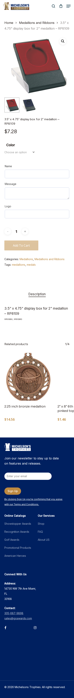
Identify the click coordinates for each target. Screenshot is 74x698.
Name (8, 166)
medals (31, 264)
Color (10, 145)
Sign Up (13, 491)
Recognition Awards (16, 531)
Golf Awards (11, 539)
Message (10, 184)
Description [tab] (37, 294)
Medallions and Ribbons (36, 23)
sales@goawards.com (18, 618)
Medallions (26, 259)
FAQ (40, 531)
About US (44, 539)
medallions (18, 264)
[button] (68, 6)
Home (8, 23)
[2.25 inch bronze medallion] (28, 377)
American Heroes (15, 555)
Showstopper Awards (17, 523)
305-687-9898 (13, 613)
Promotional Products (17, 547)
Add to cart (21, 245)
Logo (8, 206)
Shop (41, 523)
